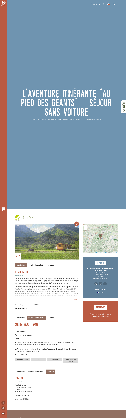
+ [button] (85, 226)
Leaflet (96, 252)
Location (51, 265)
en (114, 4)
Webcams (99, 4)
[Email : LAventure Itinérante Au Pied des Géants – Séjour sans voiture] (100, 283)
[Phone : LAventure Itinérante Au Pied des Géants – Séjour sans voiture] (96, 283)
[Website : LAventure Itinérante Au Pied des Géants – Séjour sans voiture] (105, 283)
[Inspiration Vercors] (123, 106)
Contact (94, 4)
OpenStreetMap (103, 252)
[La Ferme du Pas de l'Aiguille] (47, 241)
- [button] (86, 229)
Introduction (21, 318)
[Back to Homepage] (3, 3)
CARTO (115, 252)
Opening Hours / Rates (36, 265)
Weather (103, 4)
